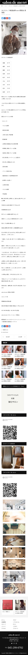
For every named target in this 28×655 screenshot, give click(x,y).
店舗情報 (3, 622)
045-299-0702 (15, 647)
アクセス (3, 628)
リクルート (15, 628)
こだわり (15, 626)
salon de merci (8, 14)
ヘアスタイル (16, 622)
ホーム (3, 620)
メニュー (3, 626)
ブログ (14, 620)
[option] (7, 607)
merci (7, 329)
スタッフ (3, 624)
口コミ (14, 624)
